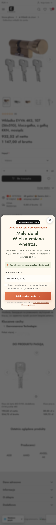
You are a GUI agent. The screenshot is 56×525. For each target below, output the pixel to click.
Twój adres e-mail (13, 272)
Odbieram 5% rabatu (28, 296)
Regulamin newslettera (41, 303)
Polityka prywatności (28, 305)
